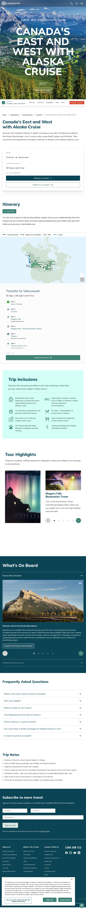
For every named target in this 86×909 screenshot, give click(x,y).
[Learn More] (66, 853)
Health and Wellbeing (30, 858)
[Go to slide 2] (59, 520)
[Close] (71, 879)
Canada (39, 115)
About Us (6, 847)
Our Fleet (5, 868)
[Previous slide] (48, 520)
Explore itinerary (41, 357)
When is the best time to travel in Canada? (25, 693)
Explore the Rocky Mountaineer (18, 646)
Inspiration (6, 861)
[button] (82, 275)
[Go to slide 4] (68, 520)
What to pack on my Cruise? (18, 707)
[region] (38, 891)
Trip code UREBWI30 (13, 173)
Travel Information (13, 163)
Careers (46, 868)
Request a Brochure (50, 851)
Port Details (27, 854)
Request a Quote (43, 90)
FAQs (63, 102)
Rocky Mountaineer (12, 575)
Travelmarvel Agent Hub (51, 858)
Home (5, 115)
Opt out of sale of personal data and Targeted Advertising (18, 900)
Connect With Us (51, 847)
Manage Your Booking (30, 868)
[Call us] (71, 3)
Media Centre (7, 864)
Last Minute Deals (49, 871)
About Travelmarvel (8, 851)
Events (46, 874)
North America (28, 115)
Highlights (49, 102)
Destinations (14, 115)
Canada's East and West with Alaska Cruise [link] (61, 115)
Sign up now (10, 825)
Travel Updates (28, 871)
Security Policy (75, 903)
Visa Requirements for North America (22, 714)
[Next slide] (78, 520)
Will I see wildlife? (12, 700)
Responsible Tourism (9, 871)
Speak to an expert (41, 185)
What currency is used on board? (20, 721)
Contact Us (47, 864)
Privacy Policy (45, 831)
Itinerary (32, 102)
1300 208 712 (73, 847)
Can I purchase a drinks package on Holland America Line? (32, 728)
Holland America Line (13, 662)
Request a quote (77, 103)
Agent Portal (48, 861)
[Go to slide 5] (72, 520)
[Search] (76, 3)
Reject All (50, 900)
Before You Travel (31, 847)
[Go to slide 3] (63, 520)
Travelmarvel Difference (10, 854)
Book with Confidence (9, 858)
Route (8, 153)
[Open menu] (81, 3)
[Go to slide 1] (54, 520)
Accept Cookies (65, 900)
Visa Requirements (29, 864)
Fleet (57, 102)
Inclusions (40, 102)
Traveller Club (48, 854)
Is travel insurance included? (17, 735)
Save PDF (10, 211)
